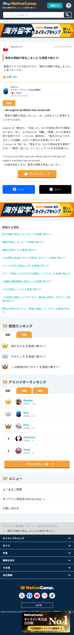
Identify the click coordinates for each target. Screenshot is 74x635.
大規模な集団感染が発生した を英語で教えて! (26, 281)
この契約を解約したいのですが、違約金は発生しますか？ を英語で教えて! (36, 298)
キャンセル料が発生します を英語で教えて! (25, 265)
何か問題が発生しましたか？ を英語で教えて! (26, 234)
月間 (24, 334)
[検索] (67, 14)
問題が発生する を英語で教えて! (19, 250)
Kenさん (14, 87)
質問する (54, 5)
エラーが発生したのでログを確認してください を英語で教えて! (36, 273)
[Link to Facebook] (29, 596)
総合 (40, 390)
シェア (21, 189)
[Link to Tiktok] (52, 596)
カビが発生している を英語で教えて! (22, 289)
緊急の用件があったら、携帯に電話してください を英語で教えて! (36, 310)
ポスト (58, 189)
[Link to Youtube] (37, 596)
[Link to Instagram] (44, 596)
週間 (7, 334)
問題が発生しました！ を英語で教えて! (23, 242)
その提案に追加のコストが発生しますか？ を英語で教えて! (34, 257)
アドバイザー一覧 (37, 464)
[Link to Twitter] (22, 596)
